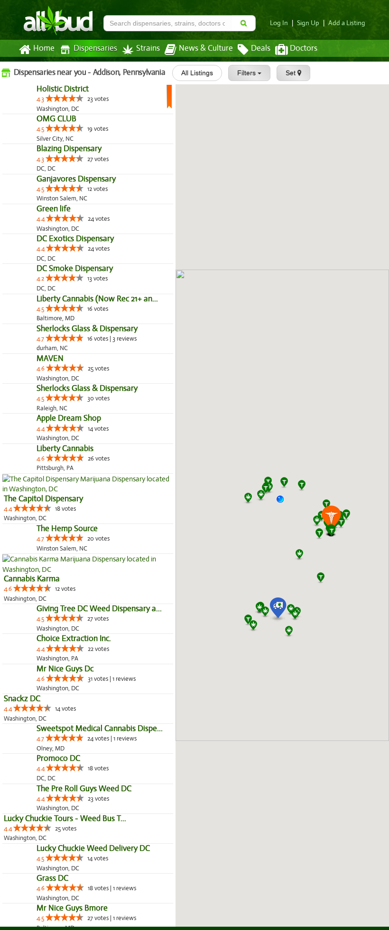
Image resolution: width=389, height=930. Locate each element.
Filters (247, 73)
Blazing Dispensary (36, 210)
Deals (260, 48)
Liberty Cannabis (32, 712)
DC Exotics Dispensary (42, 360)
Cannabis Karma (32, 863)
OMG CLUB (24, 159)
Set (291, 73)
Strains (148, 48)
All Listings (197, 73)
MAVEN (17, 561)
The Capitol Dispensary (43, 762)
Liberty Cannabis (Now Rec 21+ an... (64, 461)
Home (44, 48)
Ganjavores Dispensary (43, 260)
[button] (284, 503)
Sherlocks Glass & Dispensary (54, 511)
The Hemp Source (34, 813)
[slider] (32, 118)
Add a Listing (346, 23)
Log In (279, 23)
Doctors (303, 48)
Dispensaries (95, 48)
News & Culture (206, 48)
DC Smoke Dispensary (42, 410)
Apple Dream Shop (36, 662)
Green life (21, 310)
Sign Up (308, 23)
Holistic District (30, 109)
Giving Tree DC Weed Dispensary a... (66, 913)
